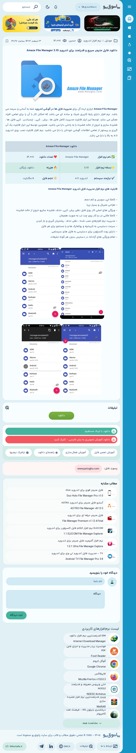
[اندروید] (129, 53)
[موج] (102, 23)
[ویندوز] (129, 27)
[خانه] (129, 19)
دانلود (61, 415)
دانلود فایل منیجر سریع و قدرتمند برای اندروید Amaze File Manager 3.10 (72, 50)
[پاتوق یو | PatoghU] (111, 7)
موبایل (108, 41)
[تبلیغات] (129, 60)
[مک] (129, 36)
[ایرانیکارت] (62, 23)
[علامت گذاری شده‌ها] (129, 78)
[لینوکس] (129, 44)
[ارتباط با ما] (129, 69)
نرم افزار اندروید (92, 41)
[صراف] (22, 23)
